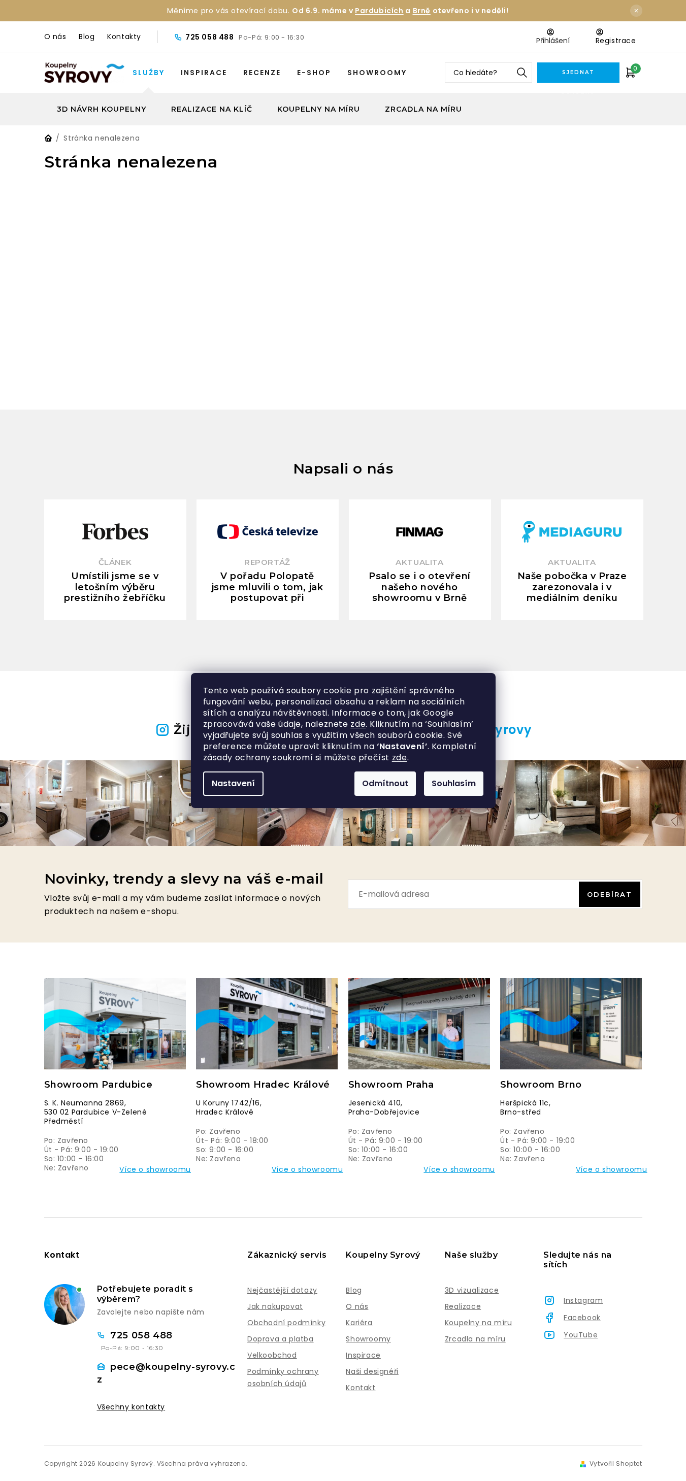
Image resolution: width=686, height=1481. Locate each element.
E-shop (314, 73)
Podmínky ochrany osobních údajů (283, 1377)
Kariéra (359, 1323)
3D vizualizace (472, 1290)
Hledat (522, 72)
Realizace (463, 1306)
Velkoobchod (272, 1355)
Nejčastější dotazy (282, 1290)
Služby (149, 73)
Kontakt (360, 1388)
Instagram (583, 1300)
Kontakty (124, 36)
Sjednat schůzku (578, 76)
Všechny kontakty (131, 1407)
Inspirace (204, 73)
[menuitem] (101, 109)
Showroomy (377, 73)
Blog (86, 36)
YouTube (581, 1335)
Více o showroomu (155, 1169)
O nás (55, 36)
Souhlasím (454, 783)
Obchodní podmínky (286, 1323)
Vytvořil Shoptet (616, 1464)
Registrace (616, 41)
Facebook (582, 1317)
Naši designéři (372, 1371)
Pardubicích (379, 11)
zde (358, 724)
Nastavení (233, 783)
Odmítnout (385, 783)
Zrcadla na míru (475, 1339)
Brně (422, 11)
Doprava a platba (280, 1339)
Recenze (262, 73)
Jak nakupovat (275, 1306)
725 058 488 (210, 37)
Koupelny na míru (478, 1323)
